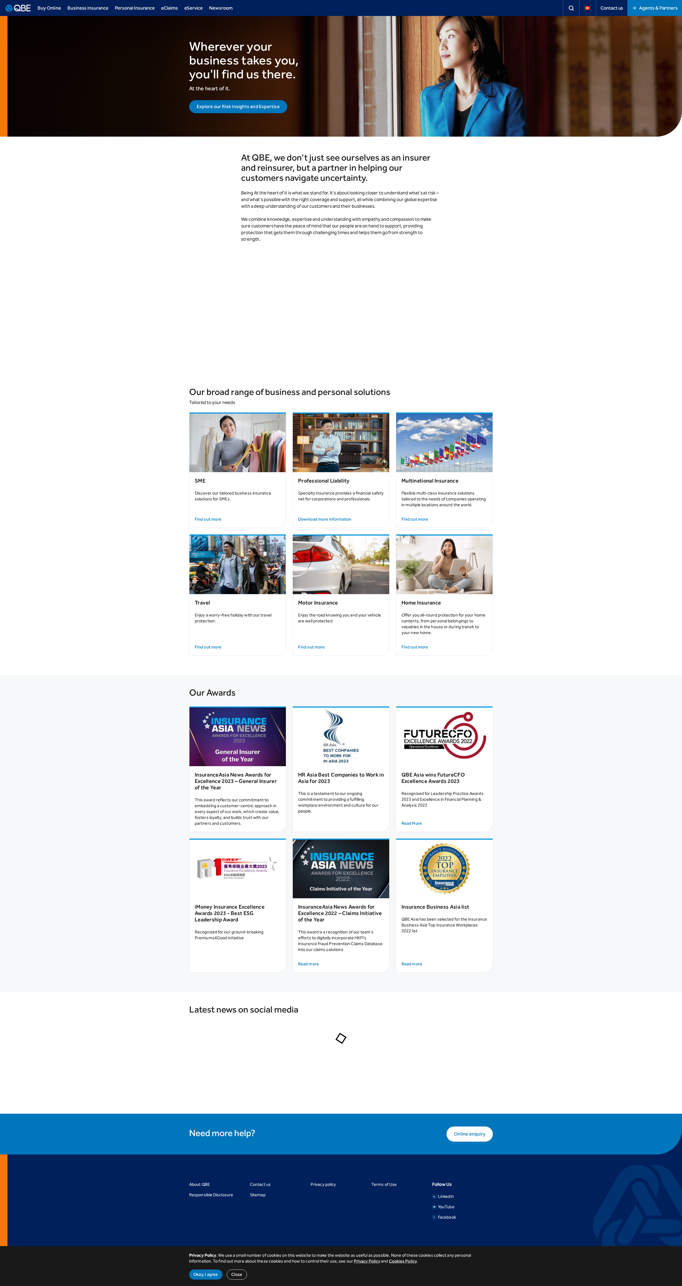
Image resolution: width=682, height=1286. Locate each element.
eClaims (169, 8)
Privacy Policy (367, 1261)
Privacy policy (323, 1184)
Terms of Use (384, 1184)
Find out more (208, 519)
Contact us (611, 8)
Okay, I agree (205, 1274)
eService (193, 8)
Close (236, 1274)
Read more (308, 963)
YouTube (446, 1206)
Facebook (447, 1217)
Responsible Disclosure (211, 1194)
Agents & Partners (658, 8)
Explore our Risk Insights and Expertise (238, 106)
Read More (411, 823)
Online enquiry (469, 1134)
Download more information (324, 519)
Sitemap (258, 1194)
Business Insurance (87, 8)
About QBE (199, 1184)
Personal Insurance (135, 8)
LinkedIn (446, 1196)
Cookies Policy (403, 1261)
